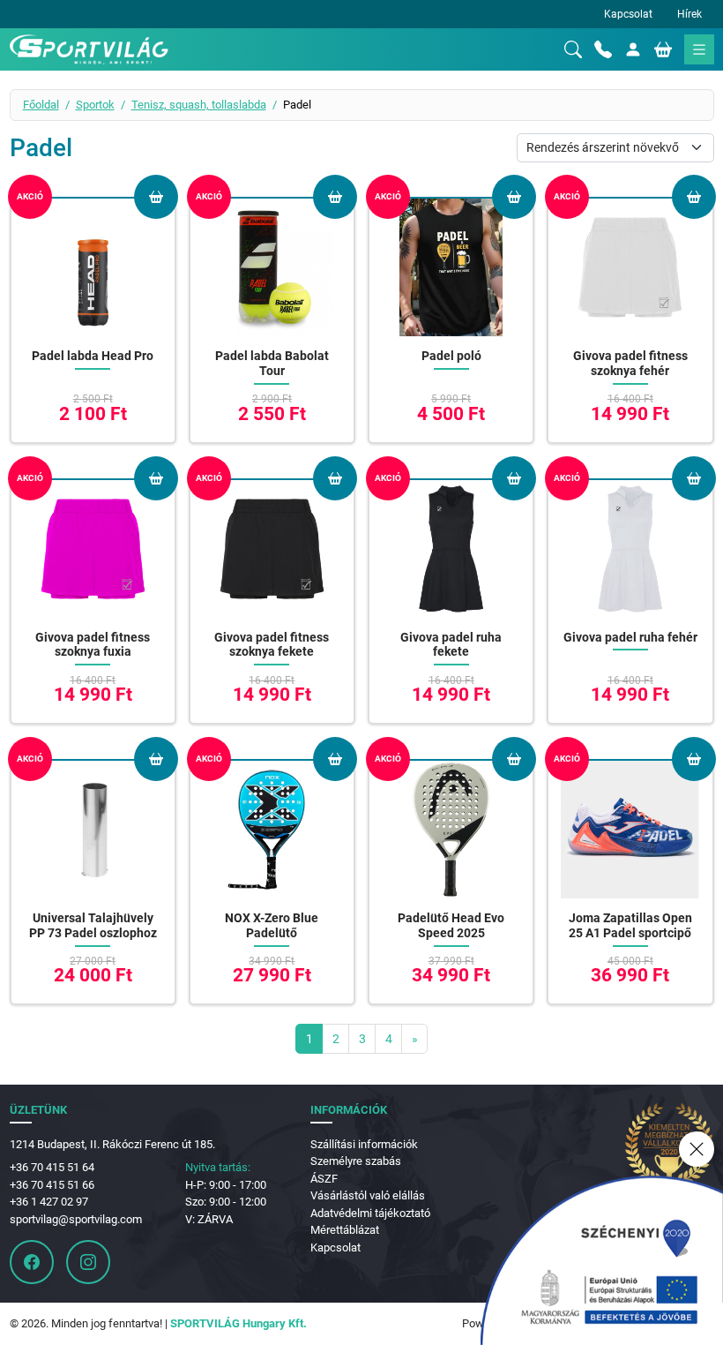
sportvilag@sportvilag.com (76, 1219)
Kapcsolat (628, 14)
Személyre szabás (355, 1161)
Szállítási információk (364, 1144)
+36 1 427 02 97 (49, 1201)
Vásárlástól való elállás (367, 1195)
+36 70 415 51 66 (52, 1184)
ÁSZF (324, 1178)
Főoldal (41, 104)
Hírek (689, 14)
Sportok (95, 104)
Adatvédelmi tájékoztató (370, 1213)
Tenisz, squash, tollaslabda (198, 104)
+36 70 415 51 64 (52, 1167)
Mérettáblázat (344, 1229)
